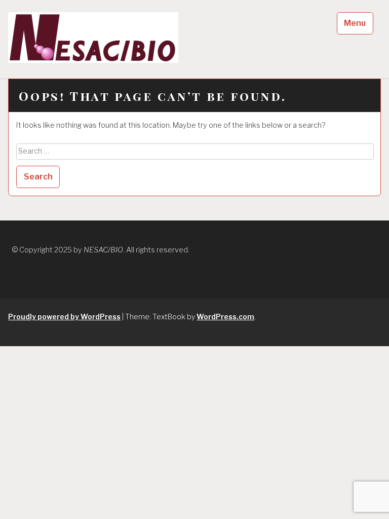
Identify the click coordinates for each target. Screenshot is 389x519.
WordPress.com (225, 316)
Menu (355, 23)
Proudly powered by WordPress (64, 316)
